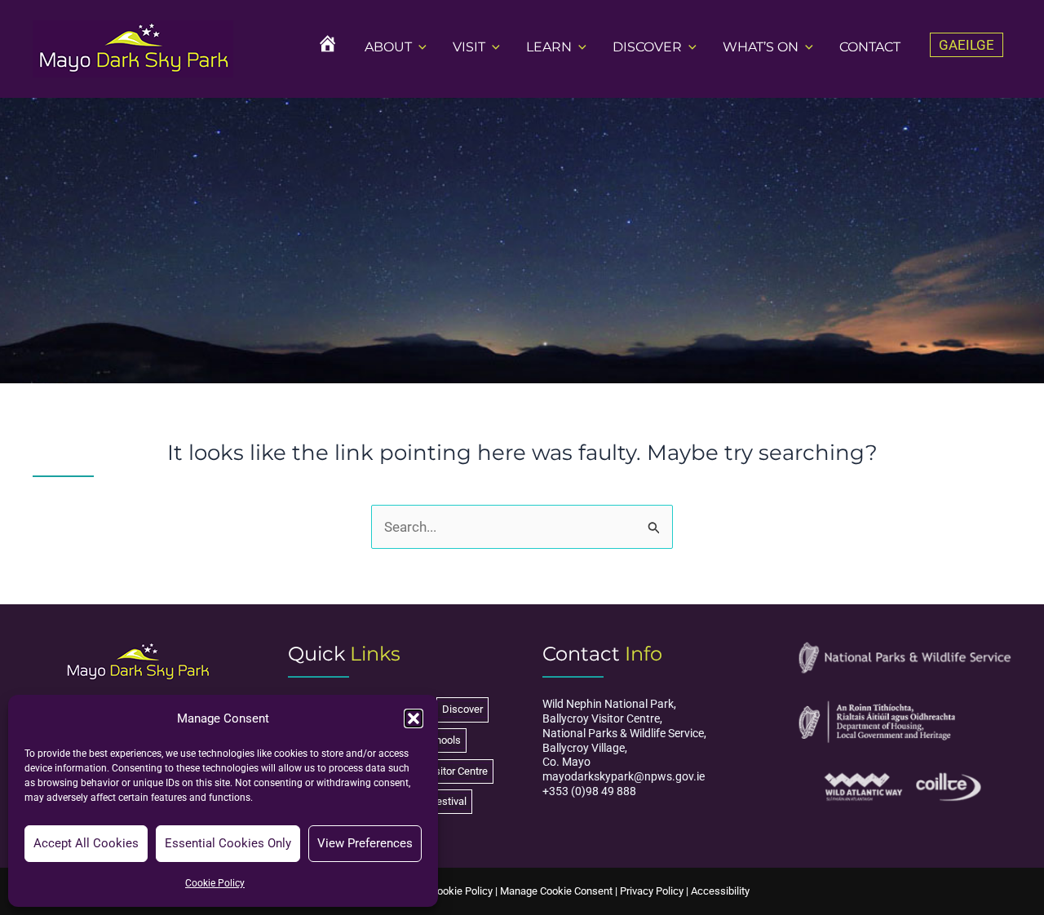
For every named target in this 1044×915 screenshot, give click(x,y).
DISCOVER (647, 47)
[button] (413, 718)
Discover (462, 709)
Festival (449, 801)
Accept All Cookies (86, 843)
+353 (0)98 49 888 (589, 791)
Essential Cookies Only (228, 843)
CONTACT (869, 47)
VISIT (469, 47)
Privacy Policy (651, 891)
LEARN (549, 47)
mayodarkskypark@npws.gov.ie (623, 776)
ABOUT (388, 47)
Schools (442, 740)
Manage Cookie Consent (556, 891)
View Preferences (365, 843)
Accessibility (720, 891)
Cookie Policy (215, 883)
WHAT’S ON (760, 47)
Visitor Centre (457, 771)
